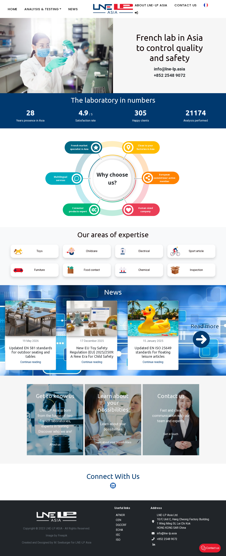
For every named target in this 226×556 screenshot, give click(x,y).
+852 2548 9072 (167, 539)
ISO (118, 539)
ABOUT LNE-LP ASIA (151, 5)
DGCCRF (121, 525)
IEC (118, 534)
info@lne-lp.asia (167, 533)
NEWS (73, 9)
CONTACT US (185, 5)
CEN (118, 520)
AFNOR (120, 515)
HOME (12, 9)
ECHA (119, 530)
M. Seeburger (62, 542)
